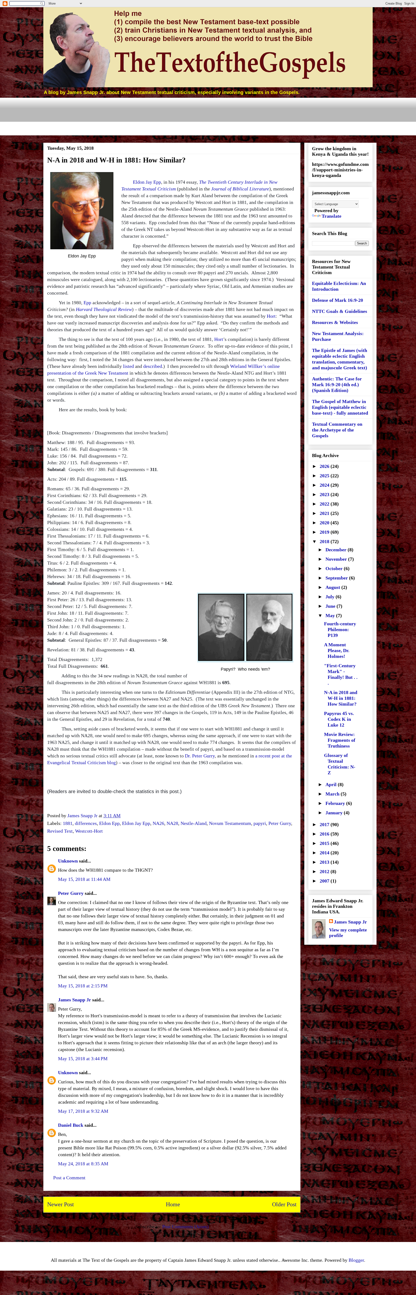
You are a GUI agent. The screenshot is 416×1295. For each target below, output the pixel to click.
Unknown (68, 860)
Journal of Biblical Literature (240, 188)
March (333, 793)
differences (86, 823)
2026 (325, 466)
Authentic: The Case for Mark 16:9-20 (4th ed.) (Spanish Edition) (337, 384)
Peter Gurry (279, 823)
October (334, 568)
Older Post (284, 1204)
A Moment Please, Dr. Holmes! (336, 650)
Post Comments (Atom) (185, 1226)
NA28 (172, 823)
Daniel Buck (70, 1125)
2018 (325, 541)
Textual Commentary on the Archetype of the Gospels (337, 429)
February (335, 803)
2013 (325, 862)
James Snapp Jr (74, 999)
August (333, 587)
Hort (271, 316)
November (336, 559)
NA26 (158, 823)
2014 (325, 852)
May (330, 615)
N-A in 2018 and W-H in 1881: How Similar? (340, 698)
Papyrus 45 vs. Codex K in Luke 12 (339, 719)
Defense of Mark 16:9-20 (337, 300)
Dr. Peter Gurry (200, 755)
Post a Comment (69, 1177)
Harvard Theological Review (104, 309)
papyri (260, 823)
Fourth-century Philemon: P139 (340, 629)
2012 (325, 871)
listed (128, 366)
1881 (67, 823)
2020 (325, 522)
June (331, 606)
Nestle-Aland (194, 823)
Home (173, 1204)
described (152, 366)
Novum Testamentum (230, 823)
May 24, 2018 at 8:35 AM (83, 1163)
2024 (325, 485)
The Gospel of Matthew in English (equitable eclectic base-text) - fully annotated (340, 407)
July (330, 596)
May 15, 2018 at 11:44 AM (84, 879)
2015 (325, 843)
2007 (325, 881)
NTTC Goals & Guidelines (339, 311)
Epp (87, 302)
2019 (325, 532)
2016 (325, 833)
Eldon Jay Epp (147, 182)
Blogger (356, 1260)
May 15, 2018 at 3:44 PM (83, 1058)
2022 (325, 503)
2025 (325, 475)
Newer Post (60, 1204)
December (336, 549)
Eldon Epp (109, 823)
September (337, 577)
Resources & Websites (335, 322)
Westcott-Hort (89, 831)
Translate (331, 216)
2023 (325, 494)
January (334, 812)
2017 (325, 824)
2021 (325, 513)
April (331, 784)
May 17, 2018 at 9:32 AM (83, 1111)
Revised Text (60, 831)
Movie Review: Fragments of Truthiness (339, 740)
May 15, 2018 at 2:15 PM (83, 985)
